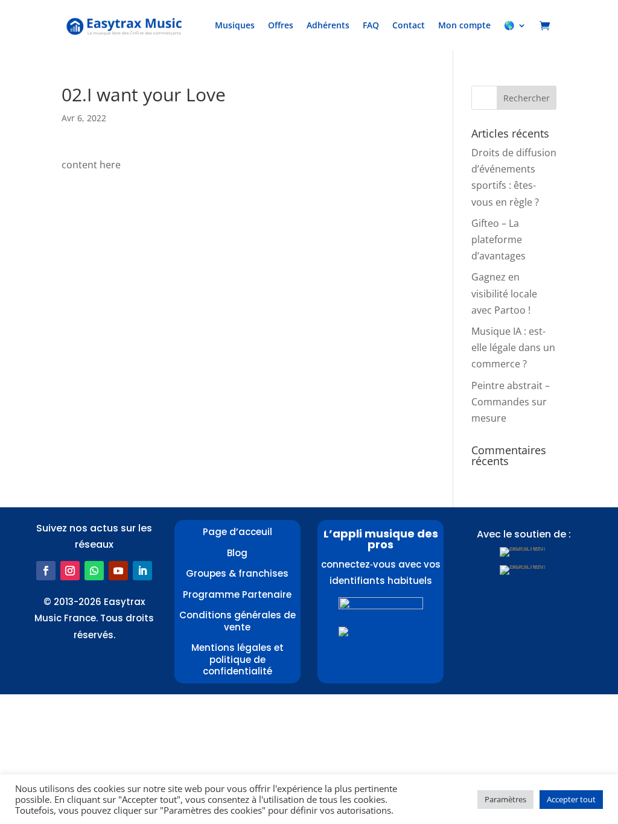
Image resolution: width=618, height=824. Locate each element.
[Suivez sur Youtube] (118, 570)
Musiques (235, 25)
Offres (280, 25)
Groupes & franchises (237, 573)
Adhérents (328, 25)
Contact (408, 25)
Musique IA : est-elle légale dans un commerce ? (513, 347)
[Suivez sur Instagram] (70, 570)
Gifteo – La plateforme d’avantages (498, 239)
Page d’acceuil (237, 531)
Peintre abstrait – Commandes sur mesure (510, 402)
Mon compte (464, 25)
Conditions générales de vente (237, 621)
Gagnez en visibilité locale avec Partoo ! (504, 293)
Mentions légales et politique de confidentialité (237, 659)
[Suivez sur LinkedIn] (142, 570)
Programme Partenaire (237, 594)
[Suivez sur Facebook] (46, 570)
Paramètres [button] (505, 799)
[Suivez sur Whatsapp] (94, 570)
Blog (237, 553)
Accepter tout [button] (571, 799)
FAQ (371, 25)
